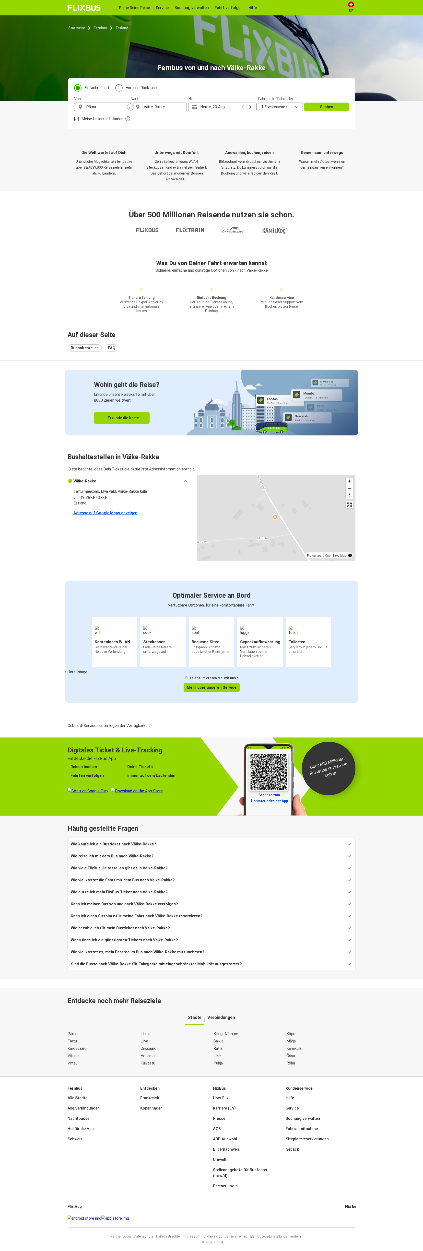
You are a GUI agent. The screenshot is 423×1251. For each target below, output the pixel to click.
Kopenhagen (151, 1108)
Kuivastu (148, 1063)
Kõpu (290, 1033)
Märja (291, 1041)
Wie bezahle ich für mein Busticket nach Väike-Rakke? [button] (120, 928)
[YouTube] (348, 1218)
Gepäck (292, 1149)
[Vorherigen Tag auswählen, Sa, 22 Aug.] (243, 107)
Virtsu (73, 1063)
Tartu (72, 1041)
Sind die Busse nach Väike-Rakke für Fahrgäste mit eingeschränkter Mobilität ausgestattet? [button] (156, 964)
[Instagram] (347, 1218)
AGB (217, 1128)
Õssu (290, 1055)
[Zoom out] (349, 488)
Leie (217, 1055)
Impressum (191, 1236)
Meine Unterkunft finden (102, 119)
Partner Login (225, 1186)
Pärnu (72, 1033)
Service (292, 1108)
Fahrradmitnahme (302, 1128)
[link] (211, 402)
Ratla (218, 1048)
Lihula (145, 1033)
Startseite (76, 28)
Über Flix (220, 1098)
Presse (219, 1118)
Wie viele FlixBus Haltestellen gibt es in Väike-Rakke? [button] (119, 868)
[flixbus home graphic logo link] (84, 7)
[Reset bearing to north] (349, 495)
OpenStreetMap (335, 555)
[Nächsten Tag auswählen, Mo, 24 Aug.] (250, 107)
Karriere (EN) (224, 1108)
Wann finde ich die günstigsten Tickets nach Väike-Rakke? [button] (124, 940)
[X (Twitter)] (351, 1218)
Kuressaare (77, 1048)
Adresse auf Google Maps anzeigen (105, 513)
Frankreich (149, 1098)
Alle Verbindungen (84, 1108)
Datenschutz (143, 1236)
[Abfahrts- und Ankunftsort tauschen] (130, 107)
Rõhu (290, 1063)
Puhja (218, 1063)
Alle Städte (77, 1098)
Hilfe (290, 1098)
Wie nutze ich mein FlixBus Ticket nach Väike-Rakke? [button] (119, 892)
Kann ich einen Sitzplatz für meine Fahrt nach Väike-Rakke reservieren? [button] (136, 916)
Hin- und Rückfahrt (142, 87)
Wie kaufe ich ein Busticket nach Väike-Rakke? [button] (113, 844)
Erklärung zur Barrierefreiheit (225, 1236)
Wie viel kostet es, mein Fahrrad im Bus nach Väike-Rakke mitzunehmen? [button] (137, 952)
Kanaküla (294, 1048)
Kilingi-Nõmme (225, 1033)
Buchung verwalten (303, 1118)
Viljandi (73, 1055)
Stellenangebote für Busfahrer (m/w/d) (240, 1173)
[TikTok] (353, 1218)
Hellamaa (148, 1055)
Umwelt (220, 1159)
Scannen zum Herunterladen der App (269, 798)
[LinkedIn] (350, 1218)
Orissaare (148, 1048)
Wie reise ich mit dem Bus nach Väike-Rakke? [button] (112, 856)
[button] (129, 481)
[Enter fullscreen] (349, 504)
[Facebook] (345, 1218)
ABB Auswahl (225, 1139)
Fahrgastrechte (168, 1236)
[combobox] (106, 107)
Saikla (218, 1041)
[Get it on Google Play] (84, 1218)
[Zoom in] (349, 481)
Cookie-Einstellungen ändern (279, 1236)
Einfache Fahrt (96, 87)
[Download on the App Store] (115, 1218)
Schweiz (75, 1139)
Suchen (326, 107)
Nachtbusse (78, 1118)
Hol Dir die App (81, 1128)
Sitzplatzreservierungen (307, 1139)
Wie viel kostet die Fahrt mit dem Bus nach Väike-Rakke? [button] (123, 880)
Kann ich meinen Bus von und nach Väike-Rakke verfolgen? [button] (124, 904)
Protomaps (314, 555)
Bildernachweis (226, 1149)
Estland (122, 28)
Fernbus (100, 28)
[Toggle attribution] (350, 555)
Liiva (144, 1041)
